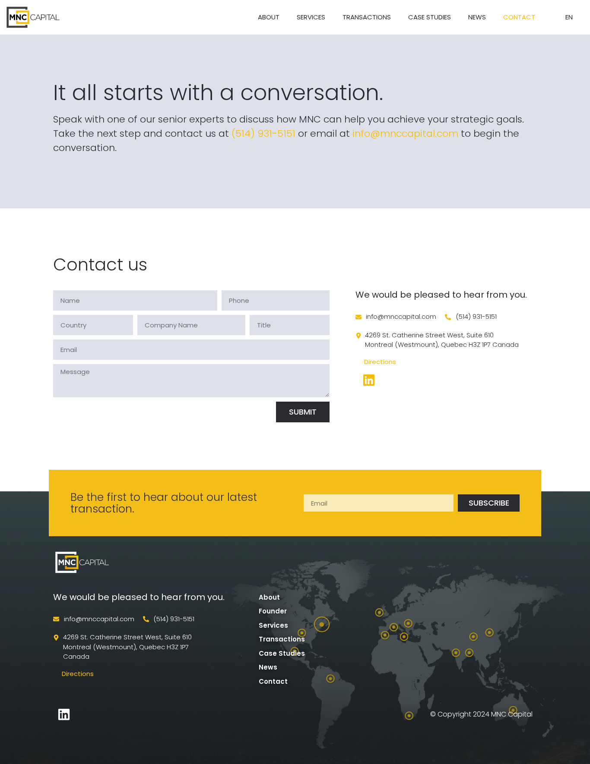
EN (569, 17)
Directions (380, 361)
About (268, 17)
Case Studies (429, 17)
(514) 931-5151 (263, 133)
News (477, 17)
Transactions (367, 17)
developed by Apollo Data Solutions (139, 714)
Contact (519, 17)
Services (311, 17)
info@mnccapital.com (405, 133)
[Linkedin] (63, 714)
